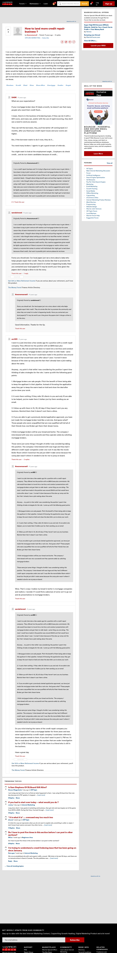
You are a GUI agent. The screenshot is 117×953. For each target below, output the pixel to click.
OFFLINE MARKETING (32, 38)
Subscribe (45, 38)
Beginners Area (27, 837)
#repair (68, 85)
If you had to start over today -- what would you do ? (33, 802)
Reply (10, 861)
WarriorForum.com (93, 37)
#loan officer (40, 85)
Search (84, 3)
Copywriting (90, 195)
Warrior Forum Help (93, 215)
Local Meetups (91, 213)
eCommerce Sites (92, 197)
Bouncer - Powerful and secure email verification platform (97, 130)
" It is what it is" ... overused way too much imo (30, 817)
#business (9, 85)
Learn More (98, 153)
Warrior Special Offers (49, 950)
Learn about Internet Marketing (67, 951)
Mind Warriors (91, 202)
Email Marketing (91, 186)
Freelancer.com (102, 952)
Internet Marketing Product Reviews (98, 200)
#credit (18, 85)
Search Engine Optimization (95, 177)
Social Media (90, 191)
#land (25, 85)
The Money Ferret (14, 287)
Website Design (91, 207)
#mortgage (51, 85)
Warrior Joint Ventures (93, 209)
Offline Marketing (92, 193)
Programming (91, 204)
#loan (32, 85)
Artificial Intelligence (93, 175)
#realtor (60, 85)
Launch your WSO (98, 45)
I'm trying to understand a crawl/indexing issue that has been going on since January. (42, 849)
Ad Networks (90, 180)
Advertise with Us (71, 21)
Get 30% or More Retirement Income (21, 281)
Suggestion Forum (92, 218)
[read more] (41, 795)
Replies (11, 798)
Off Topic (34, 790)
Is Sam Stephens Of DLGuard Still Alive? (27, 787)
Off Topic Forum (91, 211)
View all (109, 163)
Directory (81, 950)
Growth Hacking (91, 189)
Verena (88, 32)
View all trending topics (14, 866)
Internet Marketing (28, 805)
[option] (98, 123)
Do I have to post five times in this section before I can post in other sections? (40, 833)
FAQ (25, 950)
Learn (46, 4)
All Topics (89, 168)
